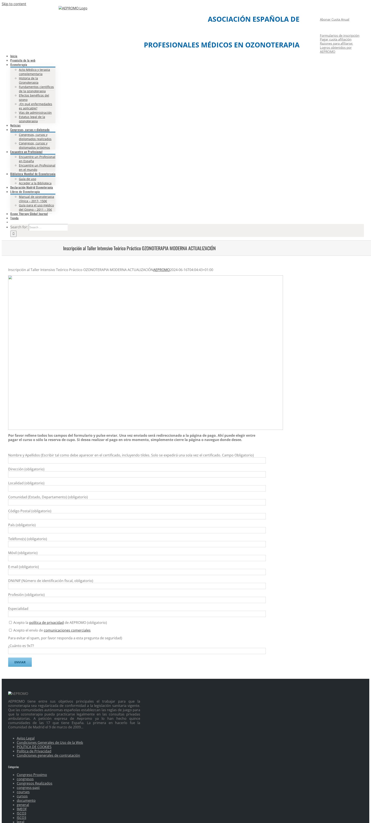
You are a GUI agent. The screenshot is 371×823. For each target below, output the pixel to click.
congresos (25, 779)
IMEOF (22, 809)
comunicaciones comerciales (67, 630)
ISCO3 (21, 813)
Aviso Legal (26, 738)
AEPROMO (161, 269)
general (23, 804)
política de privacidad (46, 622)
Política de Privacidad (34, 751)
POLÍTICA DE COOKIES (34, 746)
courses (23, 792)
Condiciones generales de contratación (48, 755)
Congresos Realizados (34, 783)
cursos (22, 796)
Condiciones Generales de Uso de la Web (50, 742)
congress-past (28, 787)
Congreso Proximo (32, 774)
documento (26, 800)
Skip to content (14, 4)
